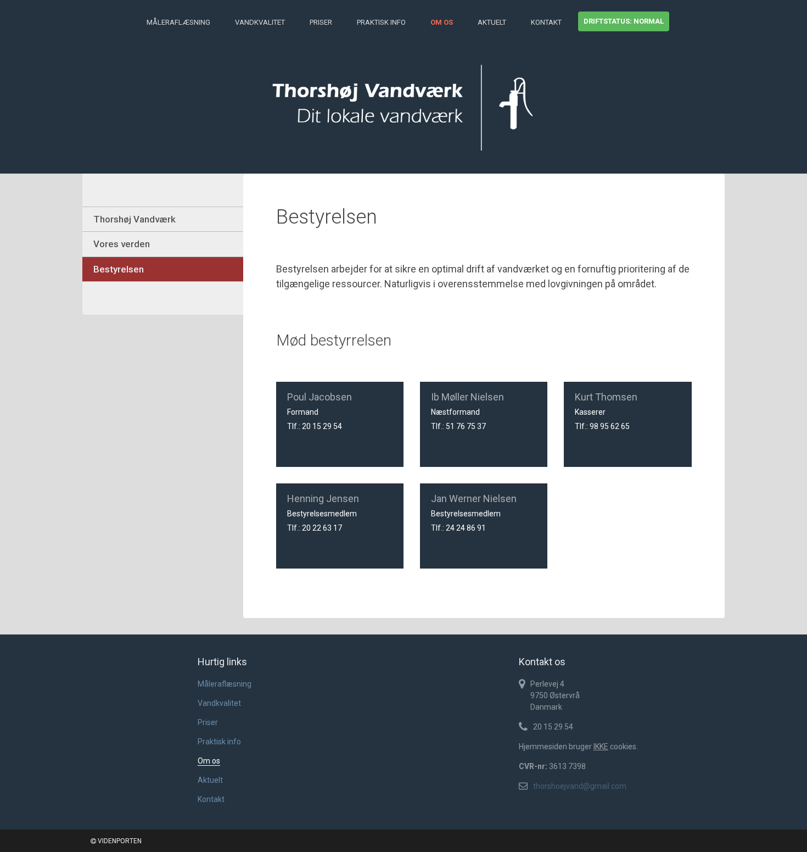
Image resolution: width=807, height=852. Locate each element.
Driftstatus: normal (624, 21)
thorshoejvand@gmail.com (579, 786)
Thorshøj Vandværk (134, 219)
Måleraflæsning (178, 22)
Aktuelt (492, 22)
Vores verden (121, 243)
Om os (441, 22)
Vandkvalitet (260, 22)
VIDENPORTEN (119, 841)
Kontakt (546, 22)
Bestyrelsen (118, 269)
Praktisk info (381, 22)
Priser (321, 22)
